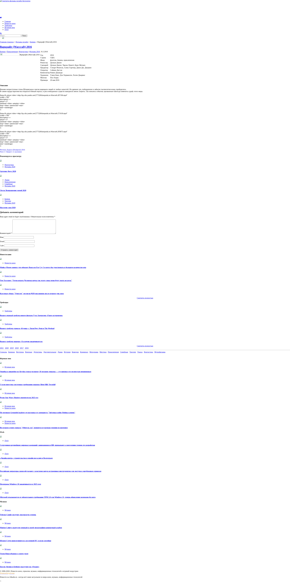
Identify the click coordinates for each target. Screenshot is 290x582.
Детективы (38, 352)
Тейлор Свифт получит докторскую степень (18, 515)
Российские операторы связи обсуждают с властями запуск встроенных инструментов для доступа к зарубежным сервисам (50, 471)
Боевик (33, 42)
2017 (22, 348)
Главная (8, 21)
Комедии (75, 352)
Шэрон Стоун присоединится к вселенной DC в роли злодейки (25, 541)
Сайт (2, 246)
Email (2, 241)
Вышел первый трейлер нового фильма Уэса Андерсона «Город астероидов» (31, 315)
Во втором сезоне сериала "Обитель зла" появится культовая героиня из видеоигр (34, 428)
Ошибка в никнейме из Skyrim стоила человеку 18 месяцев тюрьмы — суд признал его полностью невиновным (45, 372)
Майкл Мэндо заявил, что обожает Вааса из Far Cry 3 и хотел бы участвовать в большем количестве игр (43, 267)
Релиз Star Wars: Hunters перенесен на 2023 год (19, 398)
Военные (28, 352)
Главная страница (7, 42)
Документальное (49, 352)
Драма (7, 180)
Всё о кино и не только (16, 7)
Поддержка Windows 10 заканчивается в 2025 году (20, 484)
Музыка (8, 510)
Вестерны (20, 352)
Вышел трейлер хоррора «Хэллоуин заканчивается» (21, 341)
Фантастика (23, 52)
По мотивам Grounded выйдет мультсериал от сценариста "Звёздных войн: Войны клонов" (37, 413)
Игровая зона (10, 28)
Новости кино (10, 23)
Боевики (11, 352)
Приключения (12, 52)
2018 (17, 348)
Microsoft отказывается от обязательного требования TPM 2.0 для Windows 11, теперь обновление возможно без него (47, 497)
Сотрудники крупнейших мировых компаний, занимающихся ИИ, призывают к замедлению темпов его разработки (47, 445)
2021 (2, 348)
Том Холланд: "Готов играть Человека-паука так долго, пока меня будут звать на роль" (36, 280)
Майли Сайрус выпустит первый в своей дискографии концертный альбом (31, 528)
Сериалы (3, 352)
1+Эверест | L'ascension (11, 152)
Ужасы (140, 352)
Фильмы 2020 (10, 167)
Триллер (8, 201)
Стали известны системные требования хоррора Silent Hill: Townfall (27, 385)
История (67, 352)
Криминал (84, 352)
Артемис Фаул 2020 (8, 171)
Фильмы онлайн (22, 42)
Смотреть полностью (145, 346)
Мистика (103, 352)
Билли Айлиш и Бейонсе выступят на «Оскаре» (19, 567)
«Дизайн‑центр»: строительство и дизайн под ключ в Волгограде (26, 458)
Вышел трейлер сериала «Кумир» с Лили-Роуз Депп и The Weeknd (27, 328)
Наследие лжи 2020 (8, 208)
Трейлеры (8, 25)
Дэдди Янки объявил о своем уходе (14, 554)
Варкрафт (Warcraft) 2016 (16, 46)
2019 (12, 348)
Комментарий (6, 233)
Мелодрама (93, 352)
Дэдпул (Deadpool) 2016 (12, 150)
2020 (7, 348)
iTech (6, 30)
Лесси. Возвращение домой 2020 (13, 190)
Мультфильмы (159, 352)
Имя (1, 237)
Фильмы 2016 (34, 52)
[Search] (1, 33)
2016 (27, 348)
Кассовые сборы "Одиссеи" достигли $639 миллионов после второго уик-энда (32, 294)
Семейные (9, 184)
